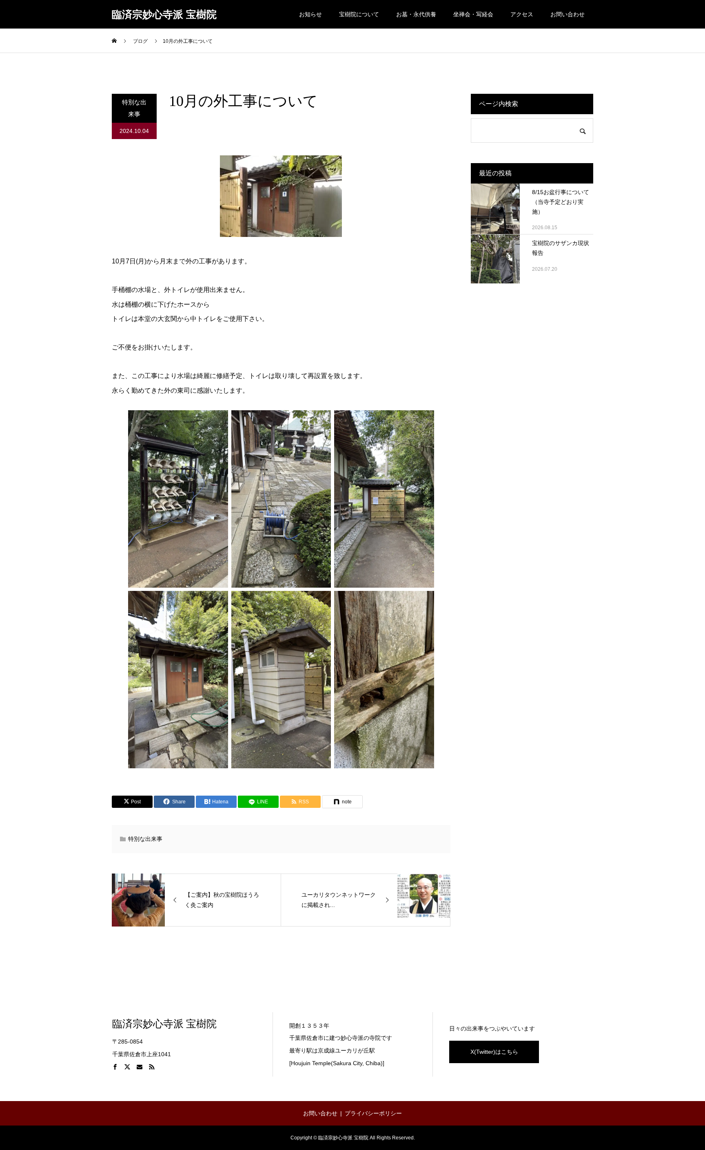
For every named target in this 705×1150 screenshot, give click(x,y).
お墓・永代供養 (416, 14)
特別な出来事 (134, 108)
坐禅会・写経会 (473, 14)
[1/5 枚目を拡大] (217, 421)
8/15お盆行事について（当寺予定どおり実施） (560, 202)
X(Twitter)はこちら (494, 1051)
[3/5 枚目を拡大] (423, 421)
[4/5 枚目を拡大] (217, 601)
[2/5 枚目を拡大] (320, 421)
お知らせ (310, 14)
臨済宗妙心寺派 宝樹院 (164, 14)
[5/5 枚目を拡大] (320, 601)
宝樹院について (359, 14)
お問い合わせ (567, 14)
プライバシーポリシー (373, 1113)
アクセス (521, 14)
